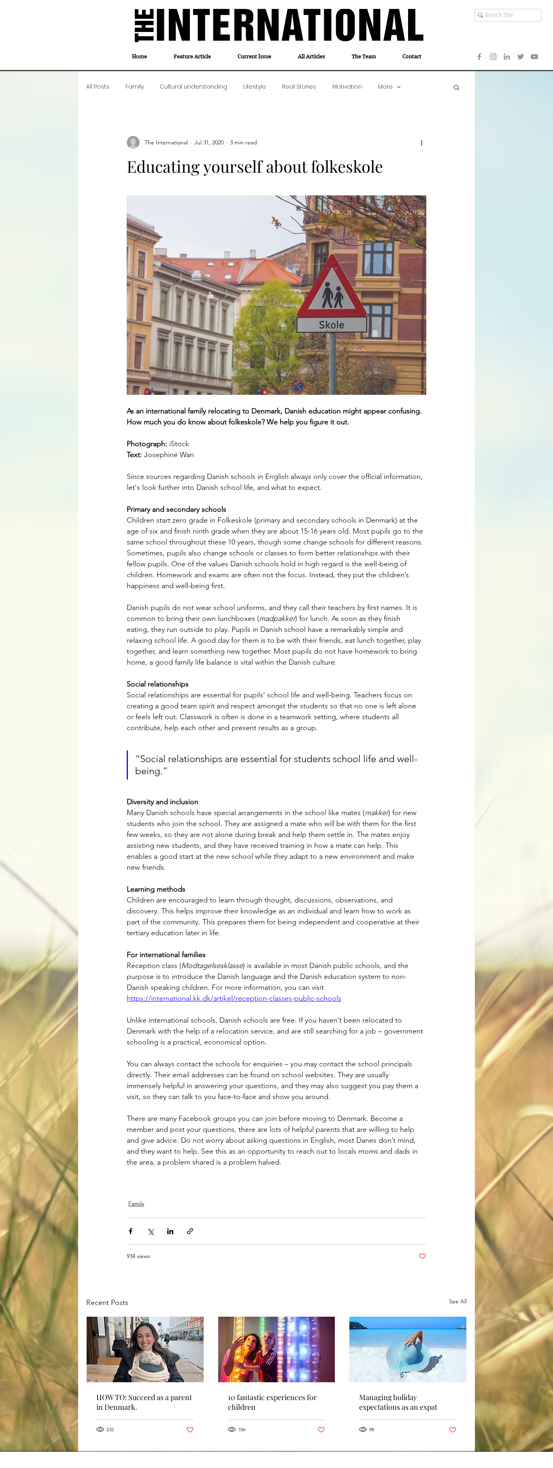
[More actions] (421, 142)
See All (458, 1301)
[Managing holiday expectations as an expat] (407, 1349)
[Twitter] (520, 56)
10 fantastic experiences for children (272, 1402)
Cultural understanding (193, 87)
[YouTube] (534, 56)
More (385, 87)
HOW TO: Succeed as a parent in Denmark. (144, 1402)
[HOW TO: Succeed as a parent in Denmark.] (145, 1349)
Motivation (347, 87)
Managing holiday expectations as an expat (398, 1402)
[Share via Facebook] (130, 1231)
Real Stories (299, 87)
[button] (456, 87)
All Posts (97, 87)
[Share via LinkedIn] (170, 1231)
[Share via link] (190, 1231)
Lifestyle (254, 87)
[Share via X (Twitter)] (150, 1231)
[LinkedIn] (506, 56)
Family (134, 87)
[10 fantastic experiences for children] (276, 1349)
